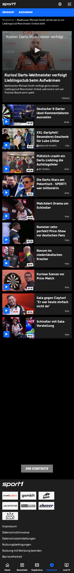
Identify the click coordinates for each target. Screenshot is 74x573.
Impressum (9, 526)
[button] (37, 50)
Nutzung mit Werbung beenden (22, 550)
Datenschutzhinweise (15, 532)
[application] (37, 50)
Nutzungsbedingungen (16, 544)
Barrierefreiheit (12, 556)
